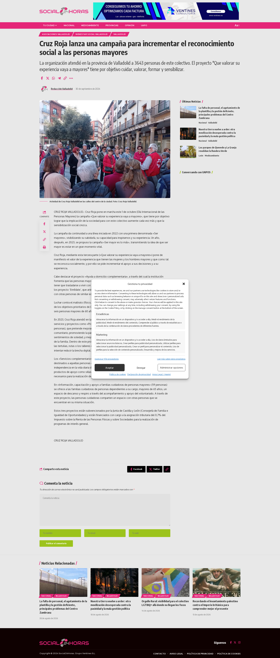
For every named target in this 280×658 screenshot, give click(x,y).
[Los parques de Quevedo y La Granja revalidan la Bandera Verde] (188, 152)
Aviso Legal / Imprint (161, 374)
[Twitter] (235, 642)
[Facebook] (231, 642)
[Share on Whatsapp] (53, 78)
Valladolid (212, 122)
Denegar (141, 367)
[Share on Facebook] (42, 78)
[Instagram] (239, 642)
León (201, 155)
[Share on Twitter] (47, 78)
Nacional (203, 122)
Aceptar (109, 367)
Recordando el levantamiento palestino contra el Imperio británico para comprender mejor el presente (215, 605)
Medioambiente (212, 155)
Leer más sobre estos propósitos (171, 359)
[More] (71, 78)
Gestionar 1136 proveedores (107, 359)
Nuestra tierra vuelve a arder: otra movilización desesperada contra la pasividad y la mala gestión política (217, 133)
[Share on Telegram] (59, 78)
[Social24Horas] (64, 11)
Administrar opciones (171, 367)
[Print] (44, 247)
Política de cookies (117, 374)
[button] (183, 283)
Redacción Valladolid (62, 88)
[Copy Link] (65, 78)
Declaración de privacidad (139, 374)
